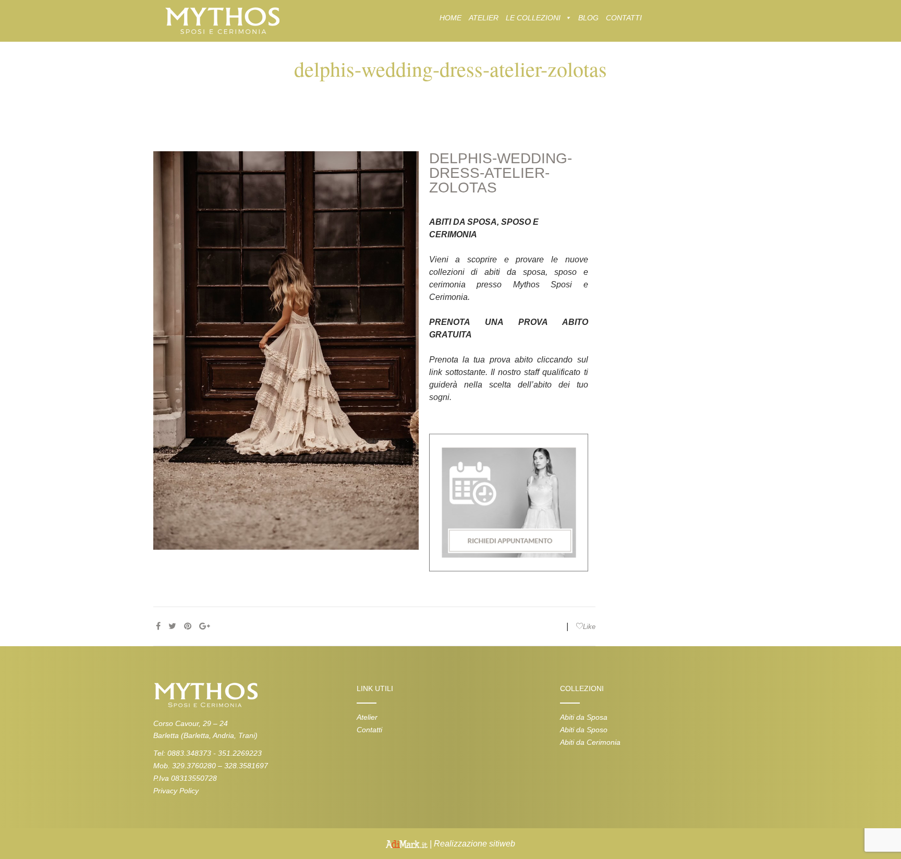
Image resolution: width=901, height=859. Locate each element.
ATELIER (483, 18)
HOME (450, 18)
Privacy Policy (176, 791)
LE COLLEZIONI (533, 18)
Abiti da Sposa (583, 717)
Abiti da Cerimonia (590, 742)
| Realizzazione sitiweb (471, 843)
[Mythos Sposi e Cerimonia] (222, 20)
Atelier (367, 717)
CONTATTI (624, 18)
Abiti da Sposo (583, 729)
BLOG (588, 18)
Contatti (369, 729)
